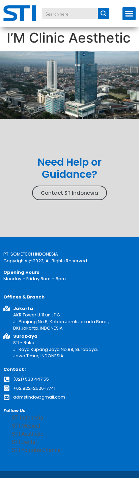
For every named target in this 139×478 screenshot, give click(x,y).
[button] (129, 13)
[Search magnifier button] (103, 13)
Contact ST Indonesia (69, 192)
